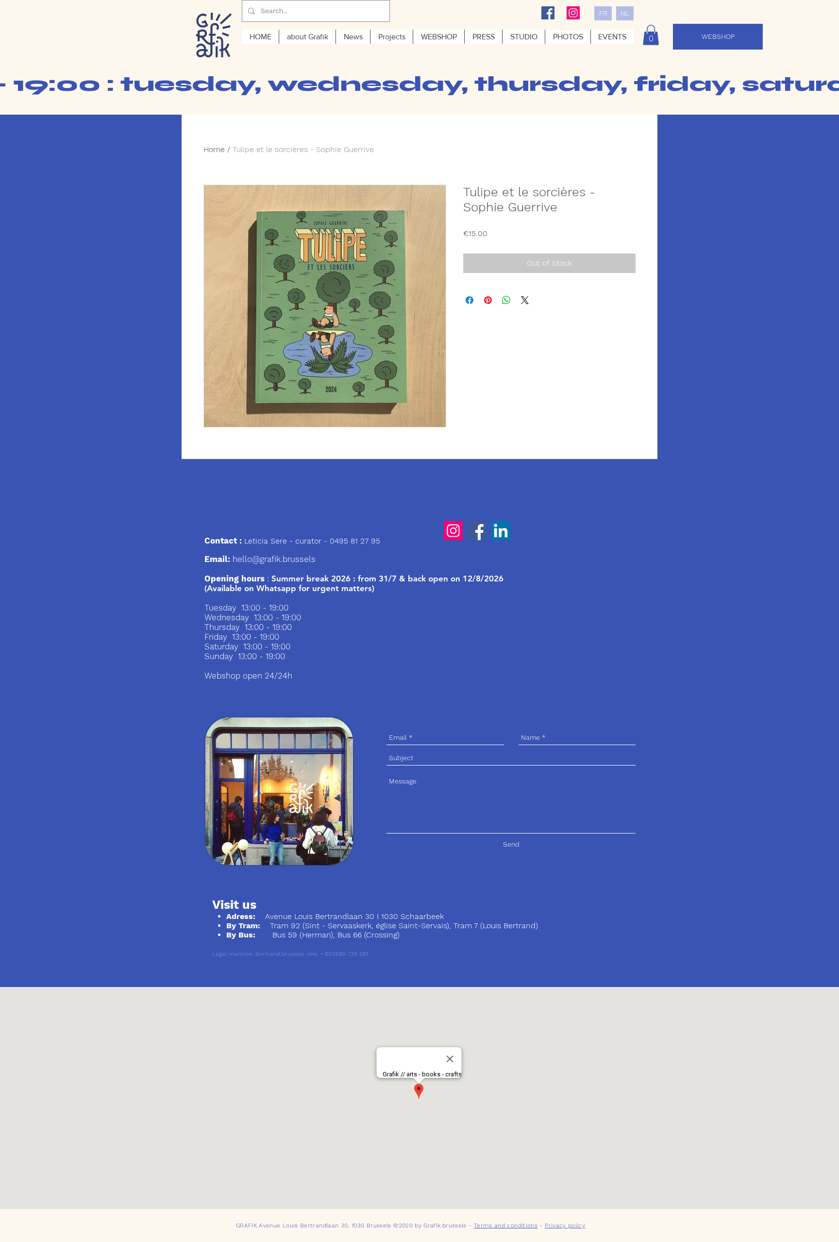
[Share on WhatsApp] (506, 300)
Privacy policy (565, 1225)
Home (214, 149)
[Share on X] (525, 300)
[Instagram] (453, 530)
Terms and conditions (505, 1225)
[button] (650, 35)
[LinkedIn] (500, 530)
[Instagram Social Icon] (573, 12)
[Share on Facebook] (469, 300)
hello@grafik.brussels (274, 559)
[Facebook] (477, 530)
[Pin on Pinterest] (488, 300)
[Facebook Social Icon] (547, 12)
